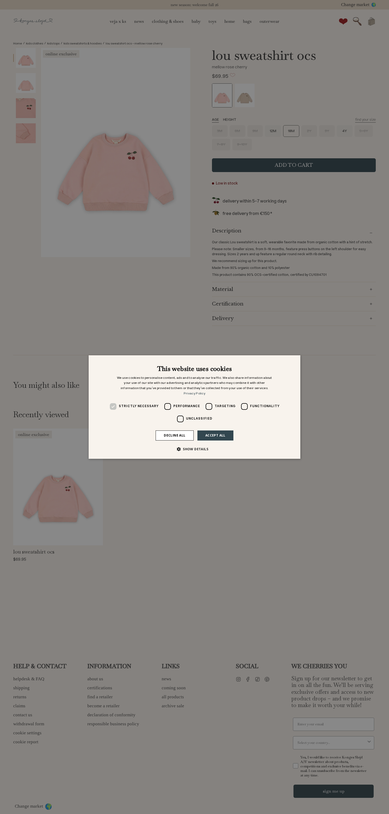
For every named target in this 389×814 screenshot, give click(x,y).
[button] (194, 449)
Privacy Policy (194, 393)
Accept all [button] (215, 435)
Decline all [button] (174, 435)
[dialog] (194, 407)
